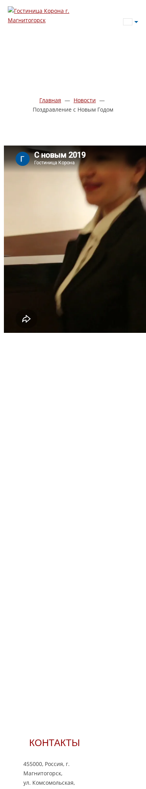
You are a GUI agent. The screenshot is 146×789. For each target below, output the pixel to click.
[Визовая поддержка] (126, 46)
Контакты (54, 742)
